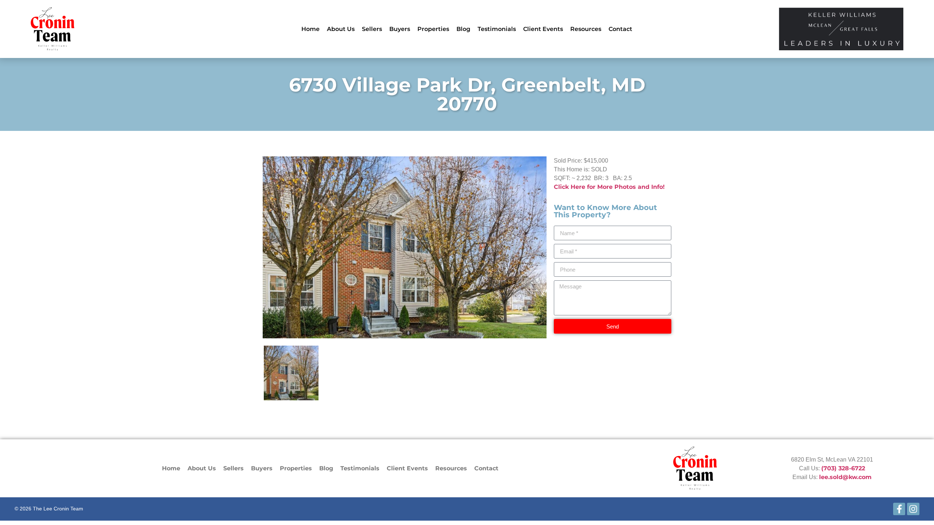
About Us (341, 29)
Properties (433, 29)
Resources (585, 29)
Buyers (399, 29)
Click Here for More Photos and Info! (609, 186)
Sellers (372, 29)
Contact (620, 29)
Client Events (543, 29)
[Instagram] (913, 509)
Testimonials (497, 29)
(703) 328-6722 (843, 468)
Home (310, 29)
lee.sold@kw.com (845, 477)
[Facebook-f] (899, 509)
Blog (463, 29)
